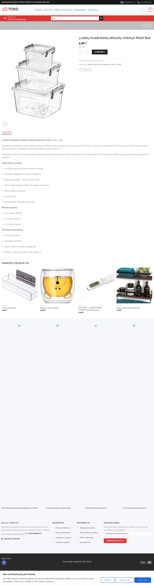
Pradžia (38, 10)
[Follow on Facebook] (4, 562)
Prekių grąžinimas (62, 533)
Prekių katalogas (63, 10)
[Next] (152, 292)
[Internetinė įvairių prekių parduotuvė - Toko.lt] (16, 10)
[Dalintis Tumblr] (90, 70)
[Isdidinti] (5, 124)
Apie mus (48, 10)
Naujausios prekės (87, 528)
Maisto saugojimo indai (46, 25)
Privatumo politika (62, 542)
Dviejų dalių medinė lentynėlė (128, 308)
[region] (77, 578)
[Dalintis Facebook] (81, 70)
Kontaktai (93, 10)
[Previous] (2, 292)
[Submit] (101, 18)
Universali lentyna (9, 308)
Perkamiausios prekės (89, 533)
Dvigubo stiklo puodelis (49, 308)
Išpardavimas (79, 10)
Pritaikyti (107, 580)
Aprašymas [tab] (7, 134)
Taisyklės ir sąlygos (63, 537)
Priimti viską (143, 580)
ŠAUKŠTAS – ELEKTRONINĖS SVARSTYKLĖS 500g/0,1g (90, 309)
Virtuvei (14, 25)
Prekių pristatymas (63, 528)
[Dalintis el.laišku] (85, 70)
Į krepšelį (99, 52)
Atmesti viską (124, 580)
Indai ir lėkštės (27, 25)
